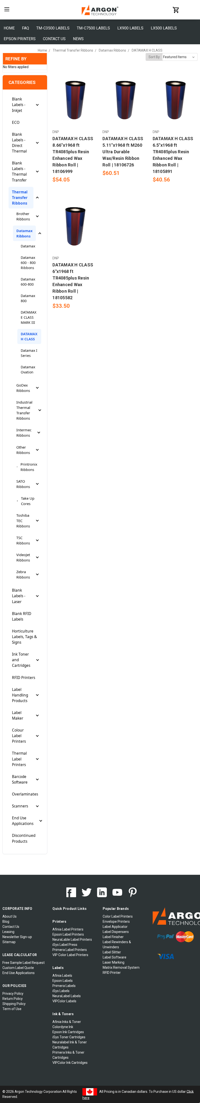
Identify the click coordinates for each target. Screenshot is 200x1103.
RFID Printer (112, 973)
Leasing (8, 932)
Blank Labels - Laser (18, 596)
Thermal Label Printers (19, 759)
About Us (9, 916)
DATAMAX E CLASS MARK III (28, 317)
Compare (73, 97)
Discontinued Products (23, 838)
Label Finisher (113, 937)
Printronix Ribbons (28, 467)
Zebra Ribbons (23, 574)
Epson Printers (20, 38)
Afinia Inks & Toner (66, 1022)
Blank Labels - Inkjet (18, 105)
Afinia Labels (62, 975)
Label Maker (17, 715)
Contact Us (54, 38)
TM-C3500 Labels (53, 28)
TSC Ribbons (23, 540)
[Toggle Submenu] (37, 104)
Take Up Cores (27, 501)
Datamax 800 (28, 298)
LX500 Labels (164, 28)
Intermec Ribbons (23, 432)
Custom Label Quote (18, 968)
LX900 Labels (130, 28)
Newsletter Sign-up (17, 937)
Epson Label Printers (68, 934)
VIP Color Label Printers (70, 955)
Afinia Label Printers (67, 929)
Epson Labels (62, 981)
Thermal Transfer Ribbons (20, 198)
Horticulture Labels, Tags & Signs (24, 637)
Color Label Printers (118, 916)
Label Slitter (112, 952)
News (78, 38)
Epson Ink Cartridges (68, 1032)
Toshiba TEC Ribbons (23, 520)
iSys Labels (61, 991)
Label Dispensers (116, 932)
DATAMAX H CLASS (29, 336)
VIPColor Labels (64, 1001)
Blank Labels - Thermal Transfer (19, 171)
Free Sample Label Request (23, 963)
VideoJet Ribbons (23, 557)
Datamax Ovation (28, 369)
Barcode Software (20, 779)
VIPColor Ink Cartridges (70, 1063)
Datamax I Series (29, 353)
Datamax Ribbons (24, 233)
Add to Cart (75, 106)
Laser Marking (113, 962)
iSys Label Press (64, 945)
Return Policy (12, 999)
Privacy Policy (12, 993)
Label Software (114, 957)
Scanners (20, 806)
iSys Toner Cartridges (68, 1037)
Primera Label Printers (69, 950)
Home (9, 28)
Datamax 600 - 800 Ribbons (28, 262)
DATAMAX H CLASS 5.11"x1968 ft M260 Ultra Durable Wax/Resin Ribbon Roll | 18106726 (122, 151)
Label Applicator (115, 927)
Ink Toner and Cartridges (21, 660)
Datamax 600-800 (28, 282)
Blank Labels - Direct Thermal (19, 143)
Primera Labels (64, 986)
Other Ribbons (23, 450)
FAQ (25, 28)
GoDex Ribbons (23, 388)
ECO (16, 122)
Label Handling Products (20, 695)
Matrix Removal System (121, 967)
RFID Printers (23, 677)
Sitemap (9, 942)
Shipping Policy (14, 1004)
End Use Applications (22, 820)
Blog (5, 921)
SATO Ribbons (23, 484)
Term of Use (11, 1009)
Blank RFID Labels (21, 616)
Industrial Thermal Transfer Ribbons (24, 410)
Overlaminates (25, 794)
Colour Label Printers (19, 736)
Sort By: (154, 57)
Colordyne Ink (62, 1027)
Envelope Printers (116, 921)
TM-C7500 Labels (93, 28)
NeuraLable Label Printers (72, 939)
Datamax (28, 246)
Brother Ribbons (23, 216)
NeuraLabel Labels (66, 996)
